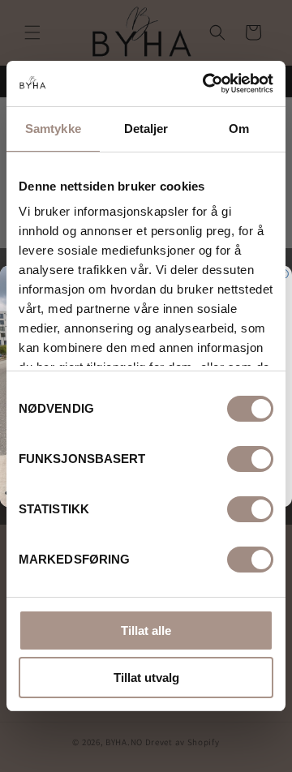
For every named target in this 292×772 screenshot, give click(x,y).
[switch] (250, 459)
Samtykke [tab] (53, 128)
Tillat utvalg (146, 677)
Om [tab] (239, 128)
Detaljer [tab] (146, 128)
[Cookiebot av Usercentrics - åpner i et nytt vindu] (206, 83)
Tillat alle (146, 630)
